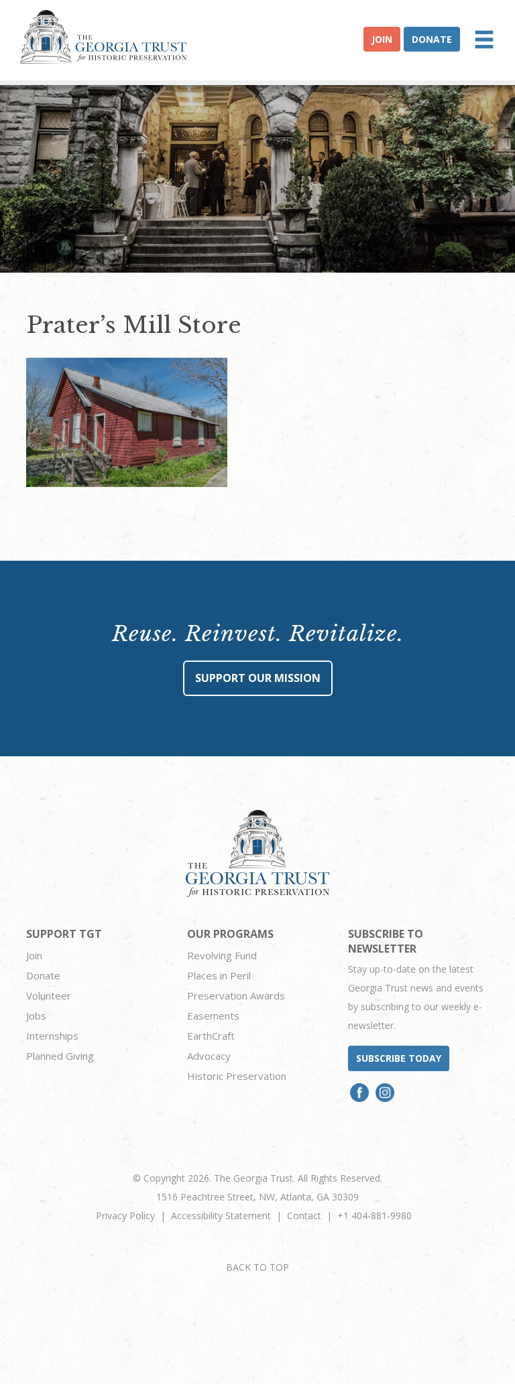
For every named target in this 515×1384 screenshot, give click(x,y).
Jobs (36, 1015)
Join (381, 39)
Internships (52, 1035)
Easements (213, 1015)
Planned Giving (60, 1055)
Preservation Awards (236, 995)
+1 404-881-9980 (374, 1215)
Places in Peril (219, 975)
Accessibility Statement (221, 1215)
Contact (304, 1215)
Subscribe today (398, 1058)
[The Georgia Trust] (103, 37)
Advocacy (209, 1055)
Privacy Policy (125, 1215)
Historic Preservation (236, 1076)
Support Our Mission (258, 678)
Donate (432, 39)
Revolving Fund (222, 955)
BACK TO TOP (257, 1267)
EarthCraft (211, 1035)
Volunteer (48, 995)
